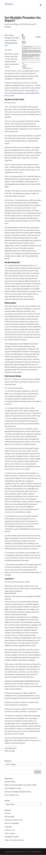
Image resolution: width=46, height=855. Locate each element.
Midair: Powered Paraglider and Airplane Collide (21, 785)
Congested (8, 827)
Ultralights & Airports (12, 837)
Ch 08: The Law (10, 830)
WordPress (37, 852)
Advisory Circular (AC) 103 (14, 820)
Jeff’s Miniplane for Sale (13, 788)
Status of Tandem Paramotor (14, 840)
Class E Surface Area (12, 795)
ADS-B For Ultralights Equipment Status (18, 792)
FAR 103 (7, 813)
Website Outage (10, 782)
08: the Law (29, 24)
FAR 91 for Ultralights (12, 823)
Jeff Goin (10, 24)
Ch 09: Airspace (10, 833)
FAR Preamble (9, 817)
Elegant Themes (18, 852)
